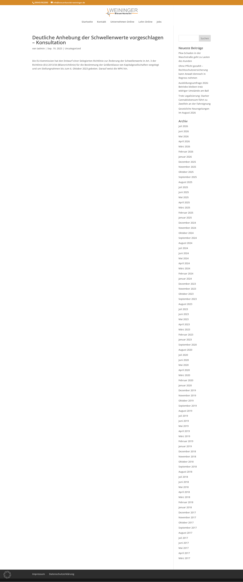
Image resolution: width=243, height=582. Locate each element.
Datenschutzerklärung (61, 574)
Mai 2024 (184, 258)
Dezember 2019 (187, 390)
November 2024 (187, 227)
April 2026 (184, 141)
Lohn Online (145, 22)
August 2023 (185, 304)
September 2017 (188, 527)
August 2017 (185, 532)
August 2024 (185, 243)
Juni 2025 (184, 192)
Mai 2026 (184, 136)
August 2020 (185, 349)
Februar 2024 (186, 273)
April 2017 (184, 553)
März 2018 (184, 497)
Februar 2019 (186, 441)
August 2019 (185, 410)
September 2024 (188, 237)
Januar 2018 (185, 507)
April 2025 (184, 202)
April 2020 (184, 370)
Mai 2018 (184, 487)
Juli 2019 (183, 415)
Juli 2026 (183, 126)
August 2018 (185, 471)
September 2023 (188, 298)
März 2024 (184, 268)
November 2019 (187, 395)
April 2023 (184, 324)
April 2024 (184, 263)
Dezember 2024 (187, 222)
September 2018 (188, 466)
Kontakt (101, 22)
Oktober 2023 (186, 293)
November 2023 (187, 288)
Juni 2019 (184, 420)
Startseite (87, 22)
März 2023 (184, 329)
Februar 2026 (186, 151)
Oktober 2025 (186, 171)
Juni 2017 (184, 542)
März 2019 (184, 436)
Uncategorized (73, 48)
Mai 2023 (184, 319)
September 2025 (188, 177)
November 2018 (187, 456)
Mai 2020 (184, 364)
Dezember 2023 (187, 283)
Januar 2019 (185, 446)
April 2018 (184, 492)
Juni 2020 (184, 360)
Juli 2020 (183, 354)
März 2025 (184, 207)
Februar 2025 (186, 212)
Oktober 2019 (186, 400)
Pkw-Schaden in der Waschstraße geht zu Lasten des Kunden (194, 57)
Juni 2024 (184, 253)
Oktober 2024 (186, 232)
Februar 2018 (186, 502)
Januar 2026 (185, 156)
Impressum (38, 574)
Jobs (159, 22)
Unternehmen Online (122, 22)
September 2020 (188, 344)
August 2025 (185, 182)
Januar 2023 (185, 339)
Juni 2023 (184, 314)
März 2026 (184, 146)
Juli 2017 (183, 537)
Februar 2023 (186, 334)
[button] (7, 574)
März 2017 (184, 558)
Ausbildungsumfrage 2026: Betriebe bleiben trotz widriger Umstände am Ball (194, 86)
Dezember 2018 (187, 451)
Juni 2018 (184, 481)
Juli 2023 (183, 309)
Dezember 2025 (187, 161)
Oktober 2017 (186, 522)
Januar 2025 (185, 217)
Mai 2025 (184, 197)
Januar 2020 (185, 385)
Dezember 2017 (187, 512)
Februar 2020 (186, 380)
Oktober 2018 (186, 461)
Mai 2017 (184, 547)
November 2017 (187, 517)
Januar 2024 (185, 278)
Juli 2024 (183, 248)
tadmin (41, 48)
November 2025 (187, 166)
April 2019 (184, 431)
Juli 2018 (183, 476)
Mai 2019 (184, 426)
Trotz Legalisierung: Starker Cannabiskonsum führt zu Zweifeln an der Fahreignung (195, 99)
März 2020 (184, 375)
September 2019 (188, 405)
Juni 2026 (184, 131)
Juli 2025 (183, 187)
